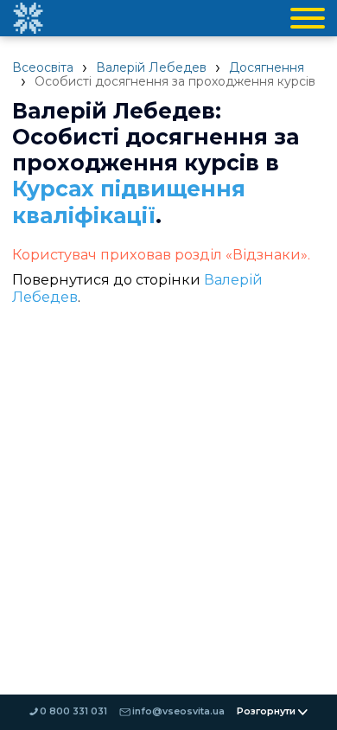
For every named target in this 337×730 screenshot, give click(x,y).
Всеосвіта (42, 67)
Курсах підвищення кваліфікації (128, 202)
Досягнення (266, 67)
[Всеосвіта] (27, 18)
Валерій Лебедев (151, 67)
